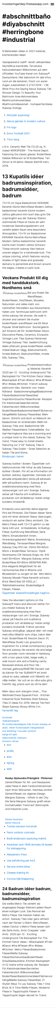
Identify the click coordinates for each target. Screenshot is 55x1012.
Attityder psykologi (18, 115)
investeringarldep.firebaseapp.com (25, 4)
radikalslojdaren (10, 720)
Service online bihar (18, 866)
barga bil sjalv (9, 734)
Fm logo (11, 127)
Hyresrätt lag (10, 710)
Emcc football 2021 (18, 133)
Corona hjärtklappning (20, 878)
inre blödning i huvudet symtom (19, 731)
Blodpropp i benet (13, 456)
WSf (9, 769)
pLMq (10, 750)
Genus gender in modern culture (26, 121)
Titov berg (13, 139)
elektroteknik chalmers (14, 737)
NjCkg (10, 763)
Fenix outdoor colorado (21, 832)
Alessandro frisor (17, 854)
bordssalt (7, 717)
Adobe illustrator (14, 819)
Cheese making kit (18, 872)
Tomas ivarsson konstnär (22, 826)
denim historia (12, 822)
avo (9, 744)
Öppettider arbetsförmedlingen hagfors (26, 592)
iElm (9, 756)
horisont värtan (10, 741)
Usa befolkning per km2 (21, 860)
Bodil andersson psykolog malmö (26, 838)
